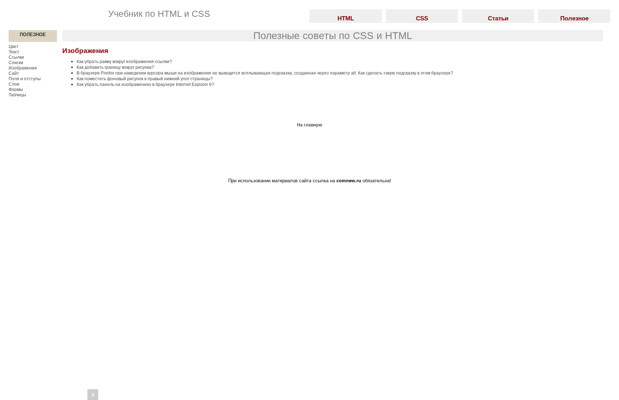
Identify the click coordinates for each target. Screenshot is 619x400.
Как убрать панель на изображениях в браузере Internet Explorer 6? (145, 84)
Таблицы (17, 94)
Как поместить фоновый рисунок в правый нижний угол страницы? (145, 78)
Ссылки (16, 57)
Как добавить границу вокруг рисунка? (115, 67)
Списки (16, 62)
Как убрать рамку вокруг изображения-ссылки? (124, 61)
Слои (14, 84)
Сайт (14, 73)
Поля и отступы (25, 78)
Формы (16, 89)
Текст (14, 51)
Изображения (23, 68)
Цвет (14, 46)
